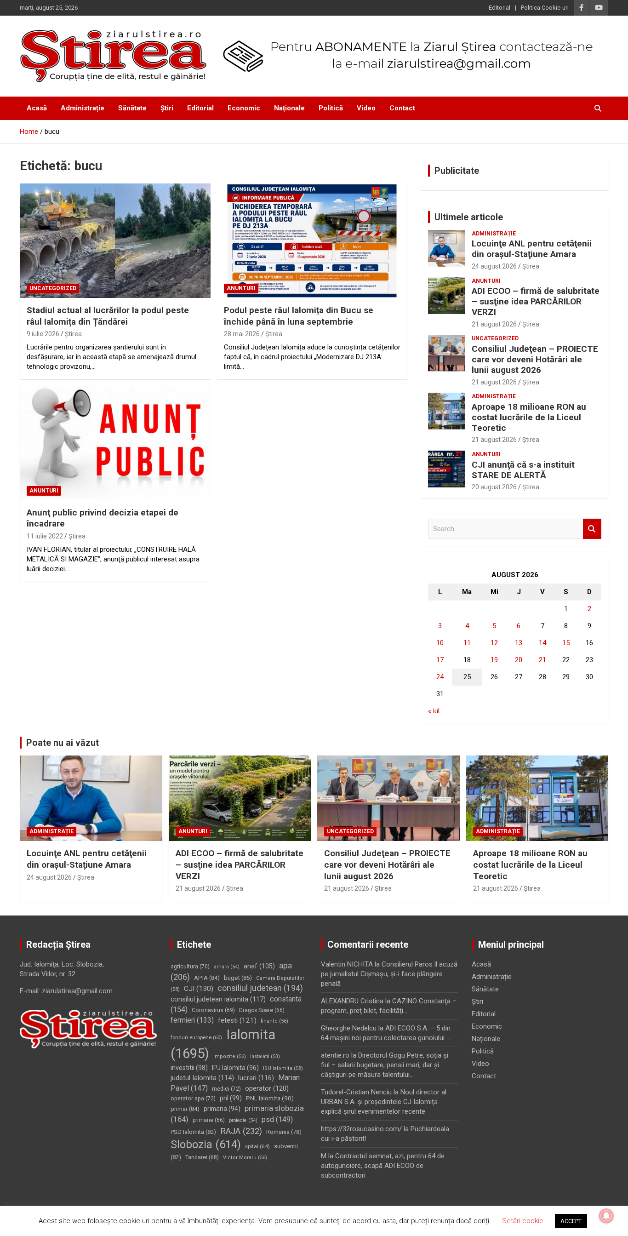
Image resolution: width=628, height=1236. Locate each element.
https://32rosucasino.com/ (361, 1129)
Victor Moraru (245, 1158)
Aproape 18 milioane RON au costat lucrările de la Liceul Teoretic (529, 417)
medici (226, 1089)
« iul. (434, 711)
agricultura (190, 966)
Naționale (289, 108)
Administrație (82, 108)
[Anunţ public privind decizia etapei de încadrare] (115, 442)
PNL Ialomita (270, 1098)
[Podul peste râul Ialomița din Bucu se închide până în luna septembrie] (312, 240)
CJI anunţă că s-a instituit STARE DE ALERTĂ (523, 470)
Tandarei (202, 1157)
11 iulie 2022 (45, 536)
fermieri (192, 1020)
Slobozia (206, 1144)
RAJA (241, 1131)
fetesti (237, 1020)
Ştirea (73, 334)
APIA (207, 977)
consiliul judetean (260, 988)
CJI (198, 988)
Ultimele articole (468, 217)
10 (440, 643)
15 (566, 643)
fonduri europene (196, 1037)
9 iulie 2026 (43, 334)
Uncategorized (52, 288)
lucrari (256, 1078)
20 (518, 660)
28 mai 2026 (242, 334)
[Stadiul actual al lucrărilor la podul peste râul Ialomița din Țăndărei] (115, 240)
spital (257, 1146)
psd (277, 1119)
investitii (189, 1067)
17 (440, 660)
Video (366, 108)
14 (542, 643)
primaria (222, 1108)
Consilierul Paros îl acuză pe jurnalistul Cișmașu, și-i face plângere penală (389, 974)
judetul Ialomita (202, 1078)
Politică (331, 108)
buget (238, 977)
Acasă (37, 108)
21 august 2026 (494, 324)
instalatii (265, 1056)
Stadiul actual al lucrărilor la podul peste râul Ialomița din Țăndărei (108, 316)
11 (467, 643)
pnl (231, 1098)
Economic (244, 108)
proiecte (243, 1120)
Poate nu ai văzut (62, 742)
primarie (209, 1120)
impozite (229, 1056)
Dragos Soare (262, 1010)
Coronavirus (213, 1010)
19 (494, 660)
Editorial (499, 7)
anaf (259, 966)
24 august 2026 (494, 266)
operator (267, 1088)
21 (542, 660)
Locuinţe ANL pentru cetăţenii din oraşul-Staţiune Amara (532, 248)
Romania (284, 1131)
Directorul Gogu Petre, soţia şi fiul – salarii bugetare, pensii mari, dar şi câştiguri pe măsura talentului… (384, 1065)
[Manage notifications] (606, 1215)
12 (494, 643)
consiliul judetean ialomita (218, 999)
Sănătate (132, 108)
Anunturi (241, 288)
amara (227, 967)
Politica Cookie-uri (545, 7)
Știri (166, 108)
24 (440, 677)
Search (592, 529)
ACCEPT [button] (571, 1221)
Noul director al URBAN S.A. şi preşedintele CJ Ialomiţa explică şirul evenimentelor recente (383, 1102)
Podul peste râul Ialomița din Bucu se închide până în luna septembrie (298, 316)
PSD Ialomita (193, 1131)
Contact (402, 108)
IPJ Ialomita (235, 1067)
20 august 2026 (494, 487)
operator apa (193, 1098)
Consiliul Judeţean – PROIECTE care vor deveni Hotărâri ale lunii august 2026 (535, 359)
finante (274, 1021)
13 (518, 643)
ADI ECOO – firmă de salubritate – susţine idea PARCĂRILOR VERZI (535, 301)
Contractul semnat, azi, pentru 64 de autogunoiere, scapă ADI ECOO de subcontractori (383, 1165)
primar (185, 1108)
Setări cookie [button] (522, 1221)
